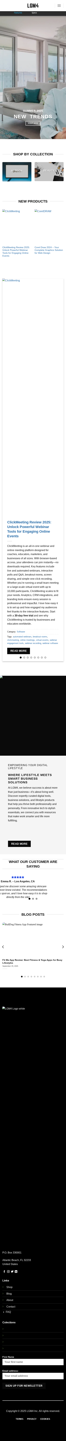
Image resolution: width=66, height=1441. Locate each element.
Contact (10, 1306)
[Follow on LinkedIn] (16, 1271)
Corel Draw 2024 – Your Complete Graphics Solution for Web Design (49, 250)
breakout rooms (40, 636)
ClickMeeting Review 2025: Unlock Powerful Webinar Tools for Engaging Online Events (16, 251)
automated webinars (22, 636)
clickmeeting (13, 640)
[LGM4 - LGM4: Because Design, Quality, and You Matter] (33, 5)
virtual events (42, 640)
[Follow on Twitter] (12, 1271)
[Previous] (4, 233)
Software (21, 631)
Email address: (10, 1371)
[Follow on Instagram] (8, 1271)
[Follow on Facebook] (4, 1271)
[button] (59, 5)
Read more (18, 651)
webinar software (50, 643)
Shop (9, 1287)
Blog (9, 1293)
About (9, 1300)
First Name (8, 1357)
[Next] (62, 233)
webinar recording (33, 643)
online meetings (27, 640)
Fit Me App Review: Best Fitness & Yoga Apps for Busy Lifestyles (32, 961)
